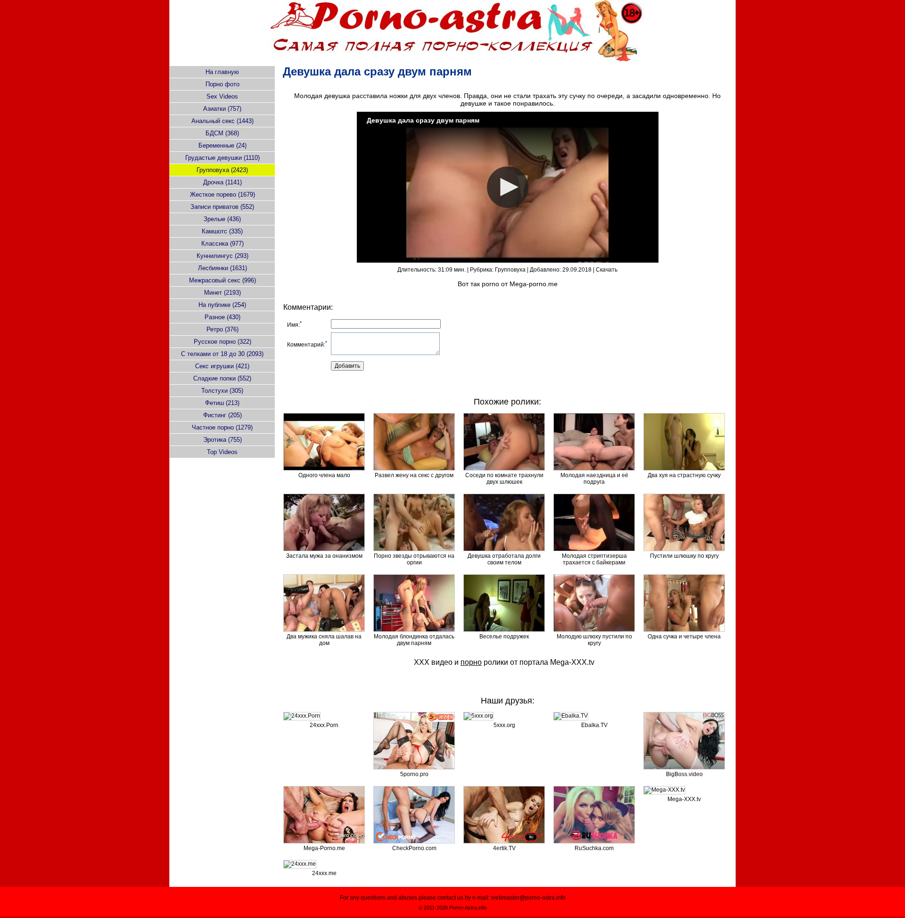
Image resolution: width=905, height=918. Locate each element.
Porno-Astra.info (467, 907)
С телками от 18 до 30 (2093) (222, 353)
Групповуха (510, 269)
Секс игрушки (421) (222, 366)
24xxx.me (324, 873)
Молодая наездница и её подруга (594, 478)
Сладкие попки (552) (222, 378)
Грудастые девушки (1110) (222, 157)
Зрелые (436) (222, 219)
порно (471, 662)
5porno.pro (414, 774)
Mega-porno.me (534, 284)
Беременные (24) (222, 145)
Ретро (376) (222, 329)
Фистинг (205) (222, 415)
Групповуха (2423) (222, 170)
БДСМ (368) (222, 133)
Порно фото (222, 84)
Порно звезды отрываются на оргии (414, 559)
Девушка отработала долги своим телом (504, 559)
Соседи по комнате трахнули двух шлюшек (504, 478)
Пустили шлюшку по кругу (684, 556)
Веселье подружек (504, 636)
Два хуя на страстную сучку (684, 475)
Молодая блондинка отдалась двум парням (414, 639)
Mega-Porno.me (324, 848)
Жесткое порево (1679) (222, 194)
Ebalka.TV (594, 725)
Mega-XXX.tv (572, 662)
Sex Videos (222, 96)
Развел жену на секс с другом (414, 475)
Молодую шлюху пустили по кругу (594, 639)
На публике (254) (222, 304)
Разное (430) (222, 317)
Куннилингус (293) (222, 255)
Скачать (606, 269)
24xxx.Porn (324, 725)
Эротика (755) (222, 439)
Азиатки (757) (222, 108)
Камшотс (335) (222, 231)
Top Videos (222, 451)
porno (490, 284)
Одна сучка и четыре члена (684, 636)
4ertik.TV (504, 848)
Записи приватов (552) (222, 206)
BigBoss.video (684, 774)
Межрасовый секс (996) (222, 280)
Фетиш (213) (222, 402)
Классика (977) (222, 243)
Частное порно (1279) (222, 427)
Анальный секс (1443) (222, 120)
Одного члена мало (324, 475)
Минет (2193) (222, 292)
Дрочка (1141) (222, 182)
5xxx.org (504, 725)
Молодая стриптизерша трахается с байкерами (594, 559)
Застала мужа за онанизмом (324, 556)
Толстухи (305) (222, 390)
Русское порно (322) (222, 341)
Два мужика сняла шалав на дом (324, 639)
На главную (222, 71)
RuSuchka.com (594, 848)
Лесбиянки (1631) (222, 268)
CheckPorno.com (414, 848)
